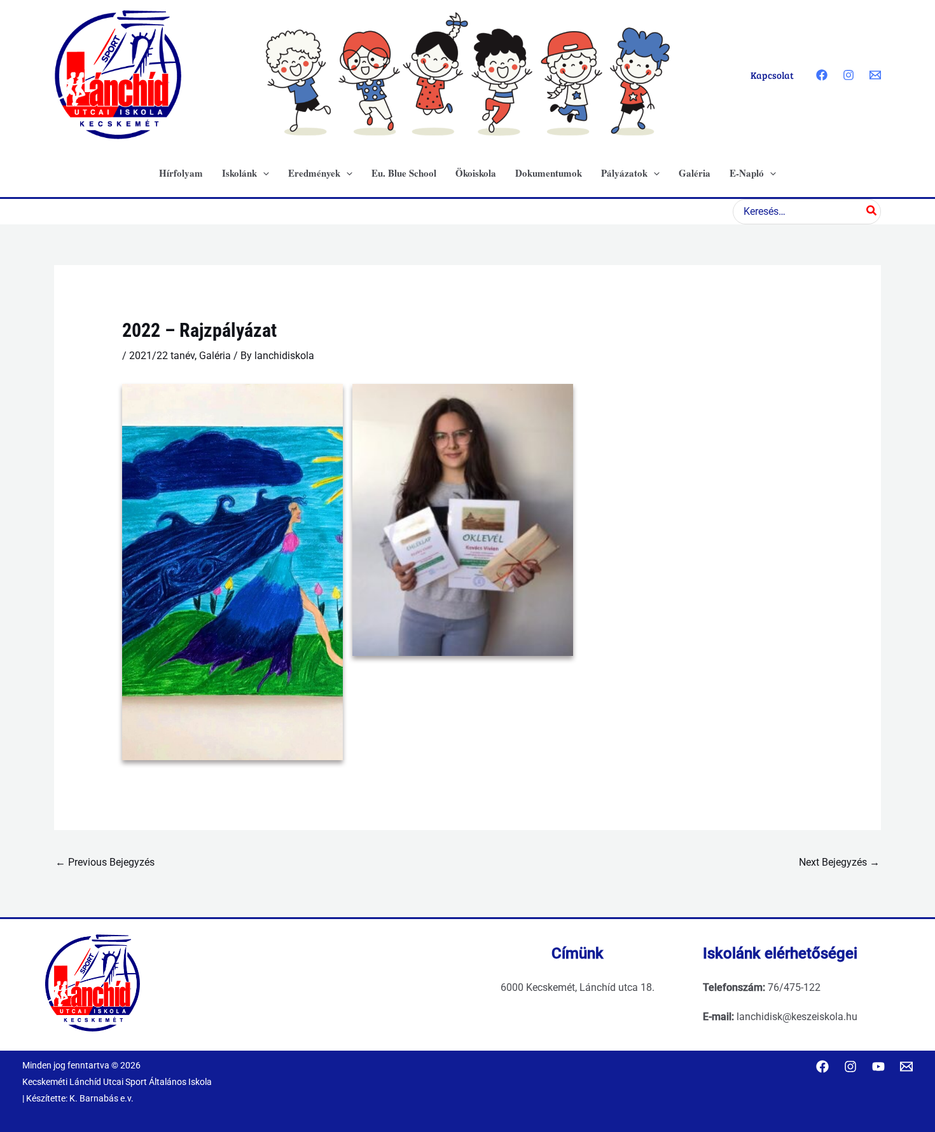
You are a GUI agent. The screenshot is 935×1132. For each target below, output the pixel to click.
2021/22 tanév (162, 356)
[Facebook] (822, 75)
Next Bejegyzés (839, 862)
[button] (263, 173)
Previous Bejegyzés (105, 862)
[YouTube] (878, 1066)
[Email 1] (875, 75)
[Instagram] (848, 75)
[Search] (872, 212)
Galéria (215, 356)
